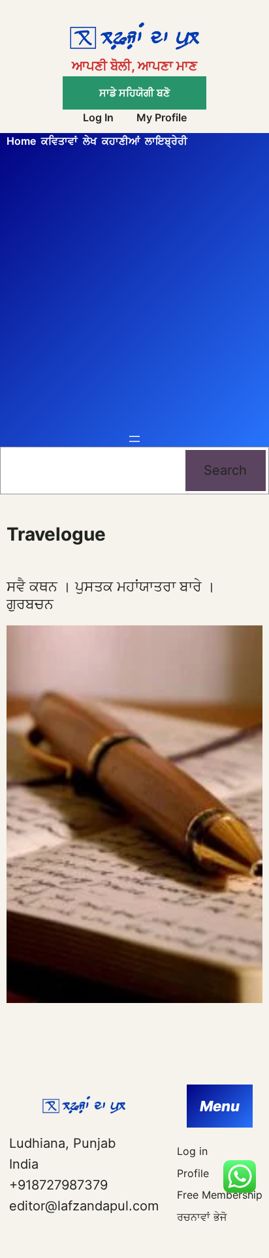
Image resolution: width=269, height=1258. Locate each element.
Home (21, 140)
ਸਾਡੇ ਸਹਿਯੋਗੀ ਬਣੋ (134, 92)
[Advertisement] (134, 290)
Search (225, 470)
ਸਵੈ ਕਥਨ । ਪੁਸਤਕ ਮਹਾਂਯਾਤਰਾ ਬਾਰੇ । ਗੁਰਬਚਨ (111, 595)
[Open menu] (134, 439)
